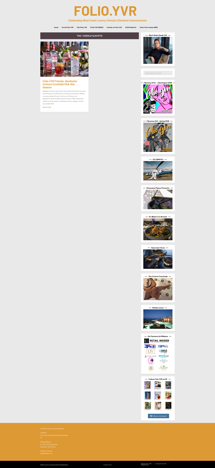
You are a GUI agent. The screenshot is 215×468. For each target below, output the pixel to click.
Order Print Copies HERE (149, 27)
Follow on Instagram (159, 416)
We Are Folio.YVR (146, 463)
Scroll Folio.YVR (67, 27)
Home (56, 27)
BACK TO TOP (108, 465)
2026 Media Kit (130, 27)
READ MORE (47, 107)
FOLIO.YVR (105, 10)
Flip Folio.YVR (82, 27)
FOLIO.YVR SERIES (96, 27)
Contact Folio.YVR (160, 463)
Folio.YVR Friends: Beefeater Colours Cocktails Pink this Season (60, 84)
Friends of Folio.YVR (114, 27)
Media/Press (145, 464)
